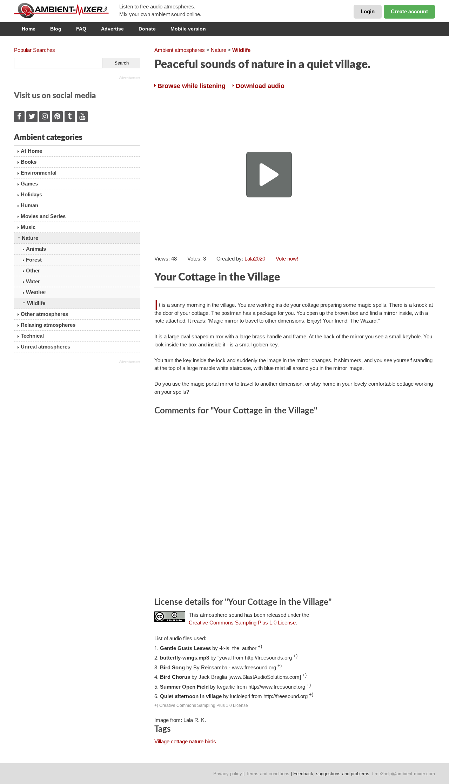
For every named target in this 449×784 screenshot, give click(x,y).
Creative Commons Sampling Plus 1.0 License (242, 623)
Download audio (260, 85)
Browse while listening (192, 85)
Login (368, 11)
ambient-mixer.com (66, 10)
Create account (409, 11)
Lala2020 (254, 259)
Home (28, 29)
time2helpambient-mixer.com (403, 773)
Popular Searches (34, 50)
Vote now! (287, 259)
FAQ (81, 29)
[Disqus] (294, 507)
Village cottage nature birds (185, 741)
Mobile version (188, 29)
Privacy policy (227, 773)
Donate (147, 29)
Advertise (112, 29)
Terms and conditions (267, 773)
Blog (55, 29)
